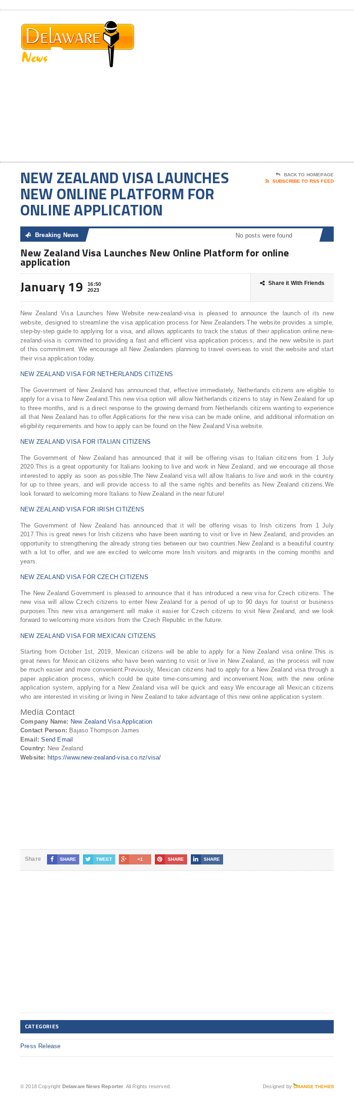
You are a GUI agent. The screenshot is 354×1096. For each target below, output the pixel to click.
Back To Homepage (309, 174)
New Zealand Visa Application (111, 721)
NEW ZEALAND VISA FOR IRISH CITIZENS (82, 509)
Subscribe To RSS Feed (303, 181)
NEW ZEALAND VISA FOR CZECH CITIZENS (84, 577)
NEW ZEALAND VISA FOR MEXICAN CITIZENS (88, 635)
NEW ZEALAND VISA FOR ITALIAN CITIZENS (85, 441)
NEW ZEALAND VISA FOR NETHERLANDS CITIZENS (96, 374)
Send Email (57, 739)
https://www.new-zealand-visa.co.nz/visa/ (104, 757)
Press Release (40, 1046)
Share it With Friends (296, 283)
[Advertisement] (268, 87)
